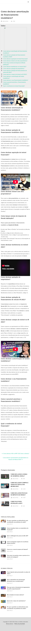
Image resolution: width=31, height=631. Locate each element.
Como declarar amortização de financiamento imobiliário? (15, 52)
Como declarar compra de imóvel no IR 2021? (15, 74)
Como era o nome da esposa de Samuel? (17, 549)
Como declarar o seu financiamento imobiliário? (15, 80)
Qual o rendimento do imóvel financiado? (14, 86)
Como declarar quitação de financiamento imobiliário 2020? (14, 55)
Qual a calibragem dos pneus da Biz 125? (17, 535)
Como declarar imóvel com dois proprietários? (15, 60)
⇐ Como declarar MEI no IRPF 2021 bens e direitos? (15, 453)
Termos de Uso (9, 623)
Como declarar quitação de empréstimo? (13, 68)
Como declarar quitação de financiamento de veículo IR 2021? (15, 71)
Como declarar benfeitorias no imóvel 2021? (14, 66)
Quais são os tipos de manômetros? (16, 600)
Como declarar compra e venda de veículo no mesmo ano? (19, 484)
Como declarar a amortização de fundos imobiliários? (13, 77)
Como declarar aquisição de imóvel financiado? (15, 58)
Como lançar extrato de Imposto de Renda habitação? (14, 63)
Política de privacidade (19, 623)
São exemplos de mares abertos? (15, 594)
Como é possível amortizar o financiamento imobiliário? (14, 83)
